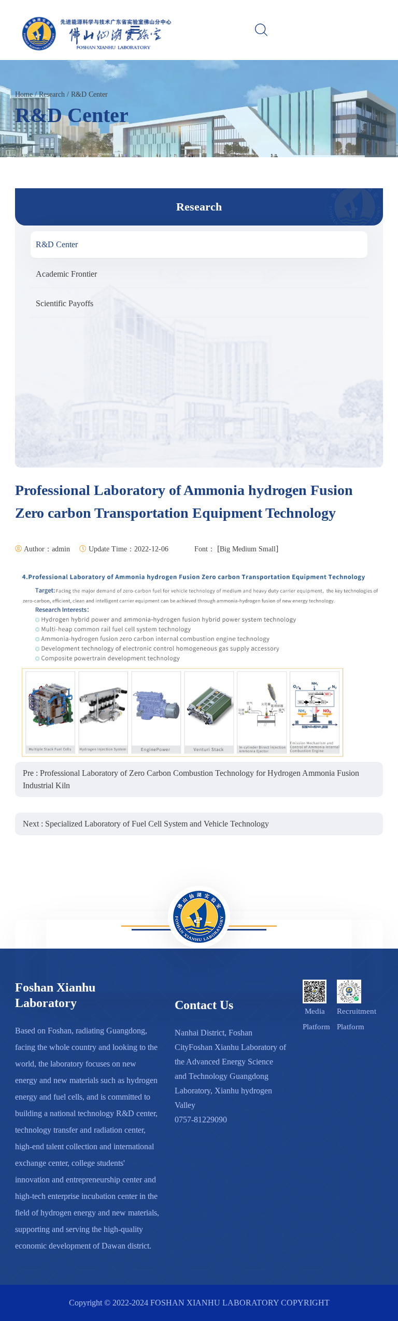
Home (24, 94)
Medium (244, 549)
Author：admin (46, 549)
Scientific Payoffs (64, 303)
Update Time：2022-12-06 (127, 549)
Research (52, 94)
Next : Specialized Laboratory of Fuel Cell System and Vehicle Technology (146, 823)
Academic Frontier (66, 273)
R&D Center (89, 94)
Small (267, 549)
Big (225, 549)
